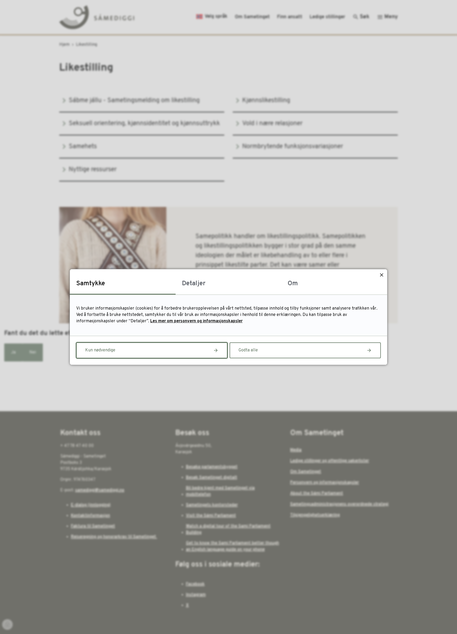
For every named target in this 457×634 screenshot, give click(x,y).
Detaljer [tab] (193, 284)
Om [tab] (293, 284)
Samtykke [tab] (90, 284)
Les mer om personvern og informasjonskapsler (196, 321)
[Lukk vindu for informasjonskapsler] (381, 275)
